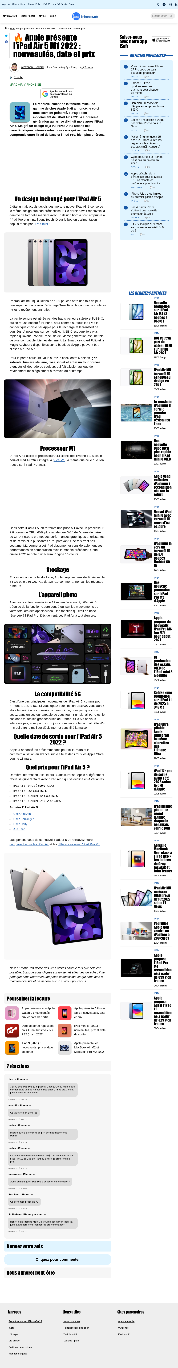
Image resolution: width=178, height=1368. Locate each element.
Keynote (6, 4)
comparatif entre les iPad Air (29, 844)
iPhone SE (33, 84)
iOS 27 (46, 4)
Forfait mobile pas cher (76, 1327)
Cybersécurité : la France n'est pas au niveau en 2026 (146, 160)
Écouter (18, 77)
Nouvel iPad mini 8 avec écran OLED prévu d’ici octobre (163, 519)
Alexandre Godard (32, 67)
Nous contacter (71, 1321)
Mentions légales (18, 1353)
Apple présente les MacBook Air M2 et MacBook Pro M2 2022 (89, 1047)
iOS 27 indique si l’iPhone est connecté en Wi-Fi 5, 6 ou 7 (147, 227)
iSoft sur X (124, 1334)
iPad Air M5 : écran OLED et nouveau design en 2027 (163, 377)
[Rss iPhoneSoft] (176, 5)
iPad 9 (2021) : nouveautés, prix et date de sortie (37, 1047)
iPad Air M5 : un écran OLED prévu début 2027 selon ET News (163, 897)
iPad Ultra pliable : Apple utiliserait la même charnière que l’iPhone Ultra (161, 738)
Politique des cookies (20, 1347)
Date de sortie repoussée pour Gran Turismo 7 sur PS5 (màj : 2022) (38, 1030)
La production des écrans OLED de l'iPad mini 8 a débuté (163, 666)
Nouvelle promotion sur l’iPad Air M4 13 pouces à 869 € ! (162, 312)
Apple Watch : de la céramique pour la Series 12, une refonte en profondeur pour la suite (146, 178)
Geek (53, 16)
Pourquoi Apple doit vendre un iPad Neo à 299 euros (162, 931)
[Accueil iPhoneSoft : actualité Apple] (5, 28)
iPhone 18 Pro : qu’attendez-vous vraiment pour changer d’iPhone (145, 87)
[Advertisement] (57, 166)
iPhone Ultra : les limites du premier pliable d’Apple (147, 195)
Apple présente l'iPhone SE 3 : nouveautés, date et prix (89, 1013)
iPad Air (17, 84)
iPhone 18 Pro (34, 4)
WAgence (123, 1327)
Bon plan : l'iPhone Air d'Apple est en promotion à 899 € (147, 106)
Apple (42, 16)
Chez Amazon (22, 813)
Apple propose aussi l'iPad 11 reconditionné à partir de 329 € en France (163, 1011)
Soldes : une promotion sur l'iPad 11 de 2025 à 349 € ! (163, 700)
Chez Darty (20, 824)
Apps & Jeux (10, 16)
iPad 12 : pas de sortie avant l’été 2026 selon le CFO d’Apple (163, 780)
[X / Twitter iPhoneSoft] (158, 5)
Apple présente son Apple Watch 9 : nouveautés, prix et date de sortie (38, 1013)
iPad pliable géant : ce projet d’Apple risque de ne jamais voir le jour (163, 817)
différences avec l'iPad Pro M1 (79, 844)
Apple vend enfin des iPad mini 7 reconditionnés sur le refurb (163, 485)
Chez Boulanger (23, 819)
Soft (89, 17)
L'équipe (13, 1334)
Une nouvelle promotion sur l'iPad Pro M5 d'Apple (162, 592)
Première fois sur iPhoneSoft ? (25, 1321)
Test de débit (70, 1334)
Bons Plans (28, 16)
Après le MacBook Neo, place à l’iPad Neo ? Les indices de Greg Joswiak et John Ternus (163, 858)
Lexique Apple (71, 1340)
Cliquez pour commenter (58, 1259)
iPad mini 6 (42, 224)
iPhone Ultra (18, 4)
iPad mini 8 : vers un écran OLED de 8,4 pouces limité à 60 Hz (163, 554)
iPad (12, 28)
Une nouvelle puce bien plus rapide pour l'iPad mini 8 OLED (162, 450)
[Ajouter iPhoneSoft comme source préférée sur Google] (57, 94)
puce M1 (59, 460)
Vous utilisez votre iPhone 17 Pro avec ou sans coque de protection (147, 69)
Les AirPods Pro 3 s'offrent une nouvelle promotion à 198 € (144, 210)
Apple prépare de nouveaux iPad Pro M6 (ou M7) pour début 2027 (163, 629)
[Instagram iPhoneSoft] (170, 5)
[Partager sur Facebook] (6, 42)
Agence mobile (126, 1321)
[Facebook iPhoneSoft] (164, 5)
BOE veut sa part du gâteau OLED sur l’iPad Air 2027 (163, 345)
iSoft (11, 1327)
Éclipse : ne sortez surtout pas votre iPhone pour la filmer (147, 123)
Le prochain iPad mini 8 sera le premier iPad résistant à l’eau (163, 413)
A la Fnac (19, 829)
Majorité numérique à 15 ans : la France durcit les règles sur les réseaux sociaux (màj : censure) (146, 141)
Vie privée (14, 1340)
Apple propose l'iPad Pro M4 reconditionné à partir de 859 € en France (163, 968)
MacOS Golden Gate (63, 4)
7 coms (88, 67)
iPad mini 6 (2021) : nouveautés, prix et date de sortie (90, 1030)
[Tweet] (6, 36)
